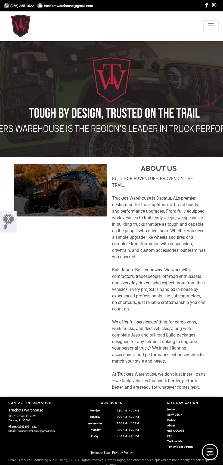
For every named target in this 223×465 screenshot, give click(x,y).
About (171, 425)
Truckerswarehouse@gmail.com (68, 6)
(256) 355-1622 (22, 6)
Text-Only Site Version (180, 446)
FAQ (169, 436)
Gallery (171, 420)
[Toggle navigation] (211, 25)
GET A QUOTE (175, 430)
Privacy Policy (122, 453)
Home (171, 409)
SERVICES (173, 414)
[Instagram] (214, 5)
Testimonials (174, 441)
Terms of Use (100, 453)
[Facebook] (206, 5)
